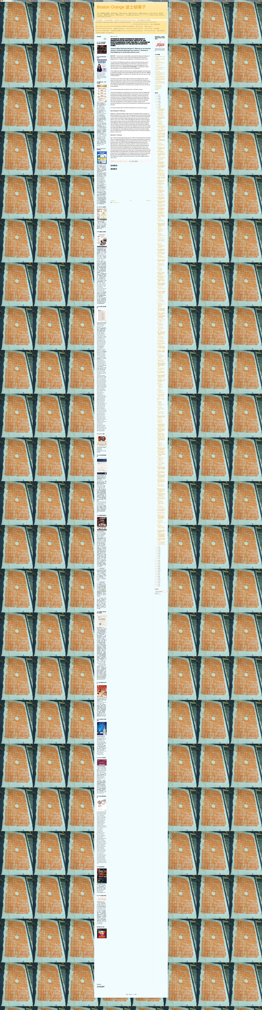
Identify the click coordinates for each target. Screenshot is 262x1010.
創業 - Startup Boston (139, 26)
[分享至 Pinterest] (137, 161)
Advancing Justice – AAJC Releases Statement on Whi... (161, 337)
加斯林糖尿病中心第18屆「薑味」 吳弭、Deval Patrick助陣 (161, 174)
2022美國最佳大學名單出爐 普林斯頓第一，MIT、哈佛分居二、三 (161, 348)
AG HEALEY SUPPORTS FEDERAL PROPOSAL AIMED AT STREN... (161, 403)
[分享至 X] (134, 161)
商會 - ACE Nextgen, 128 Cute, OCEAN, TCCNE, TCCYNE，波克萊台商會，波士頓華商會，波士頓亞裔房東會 (115, 26)
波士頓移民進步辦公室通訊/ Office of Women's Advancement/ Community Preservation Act (127, 30)
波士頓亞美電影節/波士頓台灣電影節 (144, 20)
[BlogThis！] (133, 161)
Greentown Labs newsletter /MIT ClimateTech (104, 28)
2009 (157, 579)
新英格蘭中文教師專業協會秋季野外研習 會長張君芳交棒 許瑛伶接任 (161, 225)
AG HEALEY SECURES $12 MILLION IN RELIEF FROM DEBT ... (161, 241)
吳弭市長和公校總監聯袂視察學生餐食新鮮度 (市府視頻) (161, 284)
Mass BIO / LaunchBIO (148, 28)
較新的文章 (113, 200)
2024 (157, 98)
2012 (157, 574)
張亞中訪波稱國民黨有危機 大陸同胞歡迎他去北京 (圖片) (161, 166)
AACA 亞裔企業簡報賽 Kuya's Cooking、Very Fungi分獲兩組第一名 (161, 544)
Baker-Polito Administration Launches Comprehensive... (160, 391)
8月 (158, 547)
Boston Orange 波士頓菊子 (121, 7)
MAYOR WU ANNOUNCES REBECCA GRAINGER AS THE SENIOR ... (161, 444)
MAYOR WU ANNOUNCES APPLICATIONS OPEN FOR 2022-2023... (160, 502)
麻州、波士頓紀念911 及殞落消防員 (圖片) (161, 372)
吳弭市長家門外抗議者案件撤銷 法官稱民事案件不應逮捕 (161, 448)
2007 (157, 582)
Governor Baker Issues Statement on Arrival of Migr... (161, 300)
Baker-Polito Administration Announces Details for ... (161, 288)
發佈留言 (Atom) (116, 202)
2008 (157, 581)
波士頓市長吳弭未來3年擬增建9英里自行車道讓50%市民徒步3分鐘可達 (161, 426)
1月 (157, 558)
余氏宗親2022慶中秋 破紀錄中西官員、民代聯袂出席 (161, 273)
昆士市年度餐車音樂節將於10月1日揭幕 (161, 253)
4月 (158, 553)
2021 (157, 560)
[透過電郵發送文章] (130, 161)
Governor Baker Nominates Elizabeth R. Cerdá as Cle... (161, 522)
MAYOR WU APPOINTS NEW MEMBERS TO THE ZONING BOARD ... (161, 159)
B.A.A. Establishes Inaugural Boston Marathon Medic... (161, 341)
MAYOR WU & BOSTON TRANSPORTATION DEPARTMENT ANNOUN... (161, 245)
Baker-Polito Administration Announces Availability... (160, 269)
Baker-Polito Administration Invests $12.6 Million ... (161, 257)
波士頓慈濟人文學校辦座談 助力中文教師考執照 (161, 539)
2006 (157, 584)
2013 (157, 573)
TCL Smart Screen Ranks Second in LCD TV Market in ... (161, 486)
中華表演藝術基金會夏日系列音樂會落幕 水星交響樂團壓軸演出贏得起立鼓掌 (161, 535)
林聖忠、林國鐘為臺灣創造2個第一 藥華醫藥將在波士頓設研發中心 (161, 333)
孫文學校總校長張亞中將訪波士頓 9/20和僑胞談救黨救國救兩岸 (161, 439)
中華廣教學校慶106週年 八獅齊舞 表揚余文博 (161, 140)
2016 (157, 568)
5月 (157, 551)
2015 (157, 569)
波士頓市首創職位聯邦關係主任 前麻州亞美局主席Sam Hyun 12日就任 (161, 377)
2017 (157, 566)
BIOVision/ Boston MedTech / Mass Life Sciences (134, 28)
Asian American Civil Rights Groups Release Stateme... (161, 360)
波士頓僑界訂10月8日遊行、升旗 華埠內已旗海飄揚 (161, 205)
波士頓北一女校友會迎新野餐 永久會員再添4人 (161, 178)
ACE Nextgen (158, 61)
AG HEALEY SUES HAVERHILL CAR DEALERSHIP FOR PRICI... (160, 265)
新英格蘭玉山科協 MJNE (160, 77)
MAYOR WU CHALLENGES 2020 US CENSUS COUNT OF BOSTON (160, 356)
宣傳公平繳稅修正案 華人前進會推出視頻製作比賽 (161, 250)
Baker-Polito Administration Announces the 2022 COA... (160, 324)
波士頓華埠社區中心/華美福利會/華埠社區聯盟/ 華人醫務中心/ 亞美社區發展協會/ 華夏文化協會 (113, 22)
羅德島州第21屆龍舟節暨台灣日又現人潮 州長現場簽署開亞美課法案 (161, 430)
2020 (157, 561)
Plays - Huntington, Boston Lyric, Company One (141, 24)
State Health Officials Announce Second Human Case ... (161, 513)
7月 (158, 548)
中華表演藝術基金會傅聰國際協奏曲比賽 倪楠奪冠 (161, 531)
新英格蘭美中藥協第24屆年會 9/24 (160, 184)
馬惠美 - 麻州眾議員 (160, 30)
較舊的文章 (148, 200)
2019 (157, 563)
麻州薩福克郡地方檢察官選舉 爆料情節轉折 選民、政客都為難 (161, 469)
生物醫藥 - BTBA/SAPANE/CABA (119, 28)
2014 (157, 571)
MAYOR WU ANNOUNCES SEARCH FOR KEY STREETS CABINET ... (161, 526)
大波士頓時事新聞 (99, 20)
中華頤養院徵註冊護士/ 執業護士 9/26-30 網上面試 (161, 191)
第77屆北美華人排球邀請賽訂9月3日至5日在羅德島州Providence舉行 (161, 495)
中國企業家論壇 (159, 86)
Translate (159, 594)
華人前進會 (158, 71)
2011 (157, 576)
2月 (158, 556)
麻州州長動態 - (157, 28)
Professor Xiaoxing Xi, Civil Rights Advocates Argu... (161, 320)
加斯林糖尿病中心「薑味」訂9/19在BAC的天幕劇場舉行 (161, 277)
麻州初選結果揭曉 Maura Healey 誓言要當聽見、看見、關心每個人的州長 (161, 435)
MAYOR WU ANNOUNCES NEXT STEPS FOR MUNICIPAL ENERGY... (161, 305)
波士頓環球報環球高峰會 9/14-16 (161, 344)
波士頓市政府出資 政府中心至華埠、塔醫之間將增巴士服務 (161, 481)
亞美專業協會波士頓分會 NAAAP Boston (160, 75)
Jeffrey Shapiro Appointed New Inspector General (161, 507)
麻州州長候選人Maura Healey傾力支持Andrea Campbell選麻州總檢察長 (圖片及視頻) (161, 453)
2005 (157, 585)
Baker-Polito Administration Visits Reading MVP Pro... (161, 220)
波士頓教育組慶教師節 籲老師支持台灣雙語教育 (161, 136)
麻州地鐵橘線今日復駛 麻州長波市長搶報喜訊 (161, 260)
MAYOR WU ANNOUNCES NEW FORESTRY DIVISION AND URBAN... (161, 230)
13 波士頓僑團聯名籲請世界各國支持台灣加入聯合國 (161, 209)
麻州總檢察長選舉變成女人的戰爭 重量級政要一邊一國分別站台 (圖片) (161, 477)
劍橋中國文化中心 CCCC (160, 72)
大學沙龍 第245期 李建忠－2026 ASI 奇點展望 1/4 (104, 32)
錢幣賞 (157, 89)
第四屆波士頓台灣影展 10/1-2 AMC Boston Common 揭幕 (161, 127)
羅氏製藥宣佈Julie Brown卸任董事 (160, 152)
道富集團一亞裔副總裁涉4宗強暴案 (161, 314)
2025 (157, 96)
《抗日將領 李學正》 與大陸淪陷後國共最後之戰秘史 (161, 162)
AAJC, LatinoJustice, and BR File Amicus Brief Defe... (161, 369)
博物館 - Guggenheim (148, 26)
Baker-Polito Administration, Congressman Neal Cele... (161, 144)
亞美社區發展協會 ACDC (160, 67)
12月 (158, 102)
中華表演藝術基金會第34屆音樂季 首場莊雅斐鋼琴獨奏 (161, 316)
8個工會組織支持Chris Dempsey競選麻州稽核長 (161, 472)
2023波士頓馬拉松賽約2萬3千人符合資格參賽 (161, 216)
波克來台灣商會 (159, 85)
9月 (158, 107)
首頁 (130, 200)
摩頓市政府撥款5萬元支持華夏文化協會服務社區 (161, 118)
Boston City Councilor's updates (149, 30)
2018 (157, 565)
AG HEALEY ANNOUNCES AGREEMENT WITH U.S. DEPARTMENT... (161, 235)
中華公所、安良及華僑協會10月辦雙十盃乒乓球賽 (161, 130)
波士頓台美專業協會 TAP (160, 76)
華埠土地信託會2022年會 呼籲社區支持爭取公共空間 (161, 110)
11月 (158, 104)
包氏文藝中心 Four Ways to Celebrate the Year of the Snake (124, 20)
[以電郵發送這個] (132, 161)
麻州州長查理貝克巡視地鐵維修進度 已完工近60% (161, 417)
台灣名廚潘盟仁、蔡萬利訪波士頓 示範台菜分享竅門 (161, 380)
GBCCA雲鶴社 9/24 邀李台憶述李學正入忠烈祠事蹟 (161, 212)
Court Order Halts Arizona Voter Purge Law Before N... (160, 413)
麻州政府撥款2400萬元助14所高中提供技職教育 (161, 148)
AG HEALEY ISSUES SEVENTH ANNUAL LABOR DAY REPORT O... (161, 464)
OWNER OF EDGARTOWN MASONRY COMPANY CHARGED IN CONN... (160, 386)
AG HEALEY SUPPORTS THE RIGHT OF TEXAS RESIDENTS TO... (160, 170)
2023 (157, 99)
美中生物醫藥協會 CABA (160, 81)
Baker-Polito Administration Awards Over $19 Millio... (160, 408)
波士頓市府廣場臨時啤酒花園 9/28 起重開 (161, 134)
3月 (157, 555)
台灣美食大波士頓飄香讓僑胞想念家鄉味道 (161, 351)
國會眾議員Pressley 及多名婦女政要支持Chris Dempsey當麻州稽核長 (161, 490)
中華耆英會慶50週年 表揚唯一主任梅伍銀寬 (161, 280)
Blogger (133, 994)
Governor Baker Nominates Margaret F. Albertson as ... (160, 421)
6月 (157, 550)
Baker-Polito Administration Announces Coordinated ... (160, 296)
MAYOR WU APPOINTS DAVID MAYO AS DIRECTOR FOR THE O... (161, 396)
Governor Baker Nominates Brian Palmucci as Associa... (160, 329)
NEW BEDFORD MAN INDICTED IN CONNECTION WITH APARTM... (161, 114)
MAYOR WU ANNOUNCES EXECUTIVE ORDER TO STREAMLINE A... (160, 122)
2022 (157, 101)
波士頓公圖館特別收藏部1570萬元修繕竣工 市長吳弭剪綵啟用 (161, 310)
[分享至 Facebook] (136, 161)
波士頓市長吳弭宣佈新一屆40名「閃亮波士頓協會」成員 (161, 292)
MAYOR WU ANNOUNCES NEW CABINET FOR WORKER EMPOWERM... (161, 459)
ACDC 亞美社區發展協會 (108, 20)
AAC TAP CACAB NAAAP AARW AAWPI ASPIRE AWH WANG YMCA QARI (145, 22)
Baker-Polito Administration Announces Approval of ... (160, 187)
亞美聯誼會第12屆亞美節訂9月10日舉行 (161, 498)
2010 (157, 577)
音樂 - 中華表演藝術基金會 (155, 24)
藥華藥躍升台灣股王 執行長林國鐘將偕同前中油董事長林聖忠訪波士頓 (161, 517)
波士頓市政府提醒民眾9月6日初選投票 (161, 510)
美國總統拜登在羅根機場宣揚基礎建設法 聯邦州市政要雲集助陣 (161, 365)
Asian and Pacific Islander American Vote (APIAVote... (161, 195)
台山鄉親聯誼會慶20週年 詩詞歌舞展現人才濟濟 (161, 198)
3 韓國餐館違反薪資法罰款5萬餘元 (161, 181)
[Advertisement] (101, 961)
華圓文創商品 (158, 88)
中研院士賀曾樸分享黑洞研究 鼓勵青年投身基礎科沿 (161, 202)
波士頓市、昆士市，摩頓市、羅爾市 (102, 30)
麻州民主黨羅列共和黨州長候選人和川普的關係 (161, 154)
